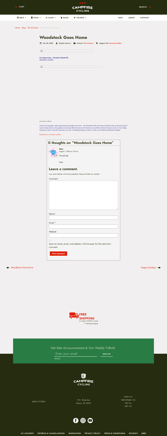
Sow (61, 149)
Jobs (144, 433)
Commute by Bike (115, 43)
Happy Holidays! (148, 267)
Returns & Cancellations (51, 433)
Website (52, 231)
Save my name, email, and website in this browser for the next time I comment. (80, 245)
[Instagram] (83, 420)
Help (120, 17)
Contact (144, 17)
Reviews (133, 433)
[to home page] (82, 7)
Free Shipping (87, 316)
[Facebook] (76, 420)
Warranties (74, 433)
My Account (27, 433)
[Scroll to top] (5, 426)
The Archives (33, 27)
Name (52, 214)
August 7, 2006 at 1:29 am (68, 151)
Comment (53, 178)
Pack (36, 17)
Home (17, 27)
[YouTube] (90, 420)
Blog (66, 17)
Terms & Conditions (114, 433)
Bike (22, 17)
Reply (61, 162)
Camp (51, 17)
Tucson (80, 17)
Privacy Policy (92, 433)
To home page (83, 379)
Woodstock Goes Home (22, 267)
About (131, 17)
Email (52, 222)
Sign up (107, 354)
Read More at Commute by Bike (50, 134)
